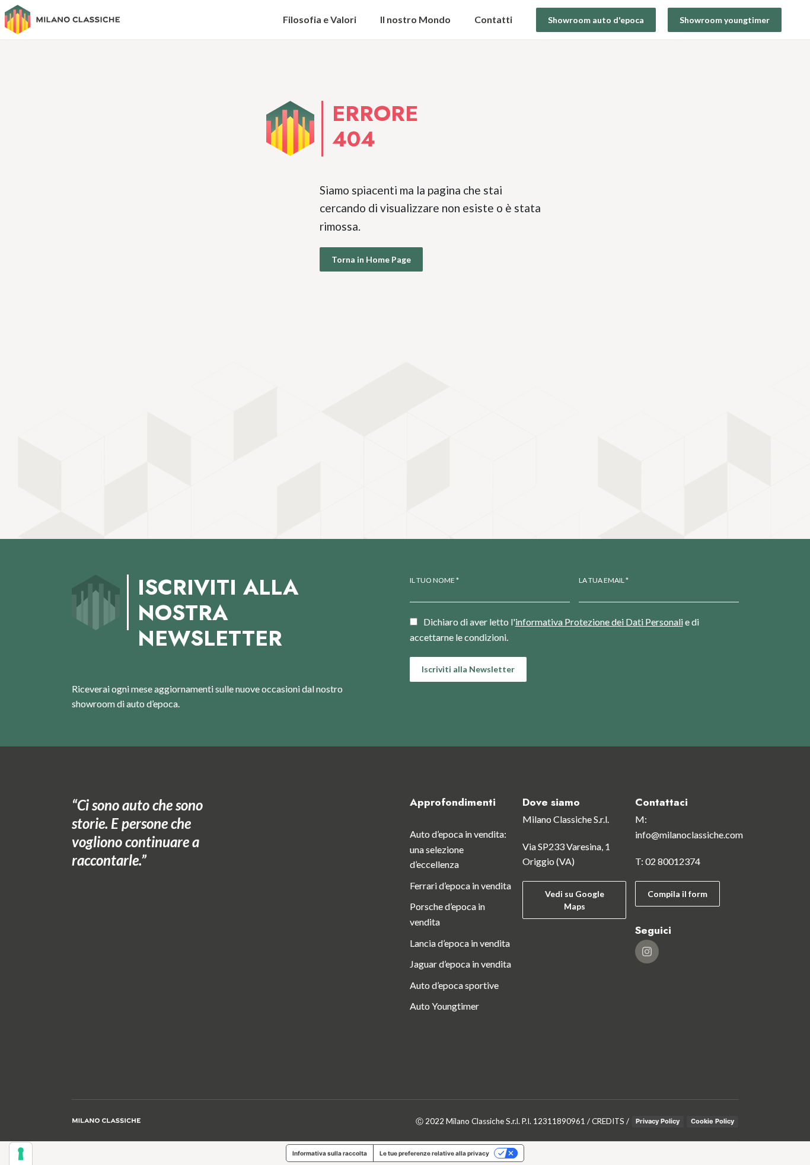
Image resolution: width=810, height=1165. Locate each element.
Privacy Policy (658, 1121)
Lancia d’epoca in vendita (460, 943)
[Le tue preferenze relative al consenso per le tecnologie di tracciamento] (20, 1153)
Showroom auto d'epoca (596, 20)
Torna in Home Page (371, 260)
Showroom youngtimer (725, 20)
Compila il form (677, 894)
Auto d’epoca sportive (454, 985)
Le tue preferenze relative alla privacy (434, 1153)
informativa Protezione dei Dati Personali (599, 621)
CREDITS (608, 1121)
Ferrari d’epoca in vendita (460, 885)
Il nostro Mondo (415, 19)
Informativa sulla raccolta (329, 1153)
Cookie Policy (712, 1121)
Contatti (493, 19)
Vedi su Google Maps (574, 900)
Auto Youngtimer (444, 1006)
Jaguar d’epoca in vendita (460, 963)
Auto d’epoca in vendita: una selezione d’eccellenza (458, 849)
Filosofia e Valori (319, 19)
